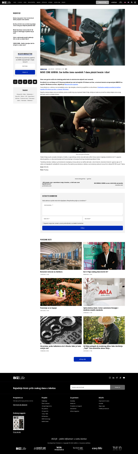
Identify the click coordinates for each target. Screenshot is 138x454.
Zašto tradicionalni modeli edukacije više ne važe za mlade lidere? (23, 38)
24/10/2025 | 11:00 (87, 351)
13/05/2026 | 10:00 (44, 274)
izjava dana (31, 96)
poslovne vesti (24, 98)
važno (18, 100)
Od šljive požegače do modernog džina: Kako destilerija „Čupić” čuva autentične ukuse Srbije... (103, 347)
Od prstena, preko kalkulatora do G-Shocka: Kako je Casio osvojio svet (60, 347)
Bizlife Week (45, 421)
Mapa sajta (102, 406)
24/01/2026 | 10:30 (44, 310)
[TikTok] (30, 82)
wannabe (23, 100)
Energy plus (43, 69)
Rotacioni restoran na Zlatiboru (51, 272)
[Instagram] (15, 82)
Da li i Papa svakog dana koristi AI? (95, 272)
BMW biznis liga (46, 419)
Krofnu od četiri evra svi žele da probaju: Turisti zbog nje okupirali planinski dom (24, 24)
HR (26, 96)
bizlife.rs (76, 443)
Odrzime (17, 98)
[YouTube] (35, 82)
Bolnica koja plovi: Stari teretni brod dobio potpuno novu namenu (23, 18)
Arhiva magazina (74, 411)
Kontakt (101, 403)
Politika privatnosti (104, 408)
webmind (29, 100)
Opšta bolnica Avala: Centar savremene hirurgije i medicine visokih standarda (100, 309)
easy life (17, 96)
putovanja (31, 98)
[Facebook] (25, 82)
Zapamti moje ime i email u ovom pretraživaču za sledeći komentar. (64, 223)
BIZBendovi (45, 416)
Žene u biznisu (46, 403)
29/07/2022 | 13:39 (60, 69)
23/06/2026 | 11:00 (87, 312)
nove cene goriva (80, 179)
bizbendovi (30, 94)
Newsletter (73, 408)
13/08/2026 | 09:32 (44, 351)
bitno (24, 94)
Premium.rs (59, 443)
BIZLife (52, 69)
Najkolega (44, 401)
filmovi (22, 96)
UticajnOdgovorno (47, 406)
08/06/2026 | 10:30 (87, 274)
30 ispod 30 (19, 94)
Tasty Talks (45, 413)
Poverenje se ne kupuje (48, 308)
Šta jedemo (45, 408)
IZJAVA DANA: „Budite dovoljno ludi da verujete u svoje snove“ (23, 44)
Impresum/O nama (104, 401)
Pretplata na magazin (76, 406)
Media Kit (72, 403)
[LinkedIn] (20, 82)
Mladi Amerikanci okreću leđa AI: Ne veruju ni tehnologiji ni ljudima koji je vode (23, 31)
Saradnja (72, 401)
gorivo (89, 179)
